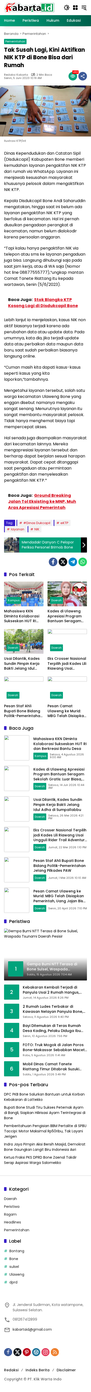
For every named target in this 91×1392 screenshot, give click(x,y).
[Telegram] (73, 562)
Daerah (56, 600)
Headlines (12, 1222)
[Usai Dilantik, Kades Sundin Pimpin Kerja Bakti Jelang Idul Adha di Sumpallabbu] (23, 641)
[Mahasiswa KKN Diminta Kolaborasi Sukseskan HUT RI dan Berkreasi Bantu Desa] (23, 594)
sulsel (14, 1266)
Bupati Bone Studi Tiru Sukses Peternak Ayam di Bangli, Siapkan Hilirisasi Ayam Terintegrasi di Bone (44, 1113)
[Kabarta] (29, 7)
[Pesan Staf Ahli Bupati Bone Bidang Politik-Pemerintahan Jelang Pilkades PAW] (23, 688)
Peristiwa (11, 1206)
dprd (13, 1282)
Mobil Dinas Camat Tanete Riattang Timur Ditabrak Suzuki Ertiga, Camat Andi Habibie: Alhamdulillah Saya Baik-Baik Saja (54, 1067)
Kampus (14, 600)
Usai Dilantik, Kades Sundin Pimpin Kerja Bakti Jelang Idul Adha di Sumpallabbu (22, 663)
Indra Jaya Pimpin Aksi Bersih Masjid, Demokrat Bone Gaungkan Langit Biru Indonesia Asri (44, 1147)
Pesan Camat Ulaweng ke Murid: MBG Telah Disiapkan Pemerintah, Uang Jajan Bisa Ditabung (67, 711)
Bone (13, 1258)
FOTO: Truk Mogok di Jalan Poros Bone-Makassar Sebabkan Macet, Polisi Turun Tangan (54, 1047)
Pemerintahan (15, 41)
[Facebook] (53, 562)
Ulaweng (16, 1274)
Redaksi (11, 1370)
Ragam (10, 1214)
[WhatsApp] (82, 562)
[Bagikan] (82, 76)
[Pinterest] (27, 1352)
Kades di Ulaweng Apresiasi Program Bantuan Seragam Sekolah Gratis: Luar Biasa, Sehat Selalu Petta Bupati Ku (66, 616)
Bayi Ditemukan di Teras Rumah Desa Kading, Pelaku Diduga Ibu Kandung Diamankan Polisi (52, 1028)
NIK (36, 529)
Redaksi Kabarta (16, 74)
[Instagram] (45, 1352)
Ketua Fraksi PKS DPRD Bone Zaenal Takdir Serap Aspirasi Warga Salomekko (40, 1160)
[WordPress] (36, 1352)
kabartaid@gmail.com (32, 1329)
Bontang (16, 1250)
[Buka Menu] (75, 8)
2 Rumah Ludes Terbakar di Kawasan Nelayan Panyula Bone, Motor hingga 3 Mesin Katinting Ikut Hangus (53, 1009)
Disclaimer (66, 1370)
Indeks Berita (38, 1370)
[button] (67, 8)
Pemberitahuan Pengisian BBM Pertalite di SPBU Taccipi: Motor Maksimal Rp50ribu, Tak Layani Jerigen (45, 1131)
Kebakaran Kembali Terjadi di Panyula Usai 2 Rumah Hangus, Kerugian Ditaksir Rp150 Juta (51, 990)
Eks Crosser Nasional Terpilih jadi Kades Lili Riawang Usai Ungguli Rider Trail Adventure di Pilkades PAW (67, 663)
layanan (17, 529)
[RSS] (55, 1352)
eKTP (64, 523)
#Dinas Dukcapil (36, 523)
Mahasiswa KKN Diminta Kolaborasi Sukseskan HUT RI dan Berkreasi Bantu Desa (22, 616)
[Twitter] (63, 562)
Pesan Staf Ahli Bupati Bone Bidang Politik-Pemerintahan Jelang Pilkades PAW (23, 711)
